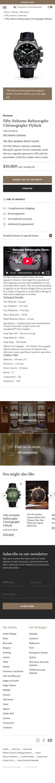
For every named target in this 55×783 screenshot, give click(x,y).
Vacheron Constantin (13, 671)
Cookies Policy (8, 760)
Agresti (6, 708)
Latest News (27, 749)
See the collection (27, 420)
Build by (31, 767)
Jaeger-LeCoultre (11, 680)
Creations (7, 727)
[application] (27, 261)
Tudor (6, 704)
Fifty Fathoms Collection (16, 15)
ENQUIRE (27, 188)
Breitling (7, 652)
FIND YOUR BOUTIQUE (27, 452)
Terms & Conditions (10, 756)
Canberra (33, 638)
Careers (38, 753)
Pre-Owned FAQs (27, 756)
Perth (31, 647)
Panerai (6, 694)
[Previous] (4, 495)
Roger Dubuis (9, 685)
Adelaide (33, 633)
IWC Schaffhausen (12, 676)
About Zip (16, 749)
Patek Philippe (9, 633)
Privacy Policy (42, 756)
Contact (6, 749)
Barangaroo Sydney (38, 652)
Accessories (8, 722)
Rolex (5, 638)
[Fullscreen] (47, 272)
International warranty (20, 218)
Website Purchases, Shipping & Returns (17, 753)
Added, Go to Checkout (27, 179)
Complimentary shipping (21, 208)
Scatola (6, 718)
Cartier (6, 657)
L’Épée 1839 (8, 713)
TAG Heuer (8, 699)
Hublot (6, 666)
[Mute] (43, 272)
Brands (15, 12)
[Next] (50, 495)
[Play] (7, 272)
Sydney (32, 657)
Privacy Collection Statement (28, 760)
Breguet (6, 647)
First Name (8, 582)
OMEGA (7, 690)
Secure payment (16, 213)
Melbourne (34, 643)
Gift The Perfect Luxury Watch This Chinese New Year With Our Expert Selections (36, 520)
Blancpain (24, 12)
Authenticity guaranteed (20, 224)
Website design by (12, 767)
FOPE (5, 661)
